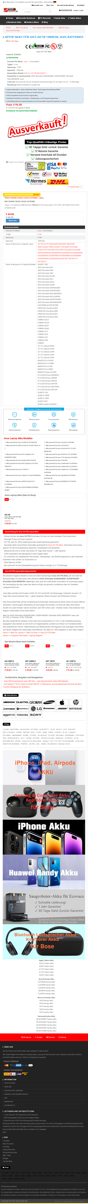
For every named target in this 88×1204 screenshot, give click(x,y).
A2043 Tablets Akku (46, 966)
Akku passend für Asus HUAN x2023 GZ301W (21, 460)
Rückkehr (81, 5)
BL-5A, (65, 732)
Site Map (6, 1147)
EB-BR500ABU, (69, 735)
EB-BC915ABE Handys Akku (46, 1031)
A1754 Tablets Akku (46, 969)
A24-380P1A (9, 661)
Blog (45, 22)
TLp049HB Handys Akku (46, 985)
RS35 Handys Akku (46, 1003)
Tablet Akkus (75, 18)
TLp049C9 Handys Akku (46, 994)
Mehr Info (13, 221)
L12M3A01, (72, 732)
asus (26, 62)
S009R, (45, 732)
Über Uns (50, 5)
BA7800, (25, 735)
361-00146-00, (42, 735)
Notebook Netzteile (10, 1152)
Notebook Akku (14, 22)
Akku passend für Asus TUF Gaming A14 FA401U (62, 457)
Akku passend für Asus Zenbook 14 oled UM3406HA (23, 475)
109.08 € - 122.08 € (7, 1176)
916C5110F (42, 250)
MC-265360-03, (52, 744)
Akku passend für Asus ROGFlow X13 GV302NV (61, 454)
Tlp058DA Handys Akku (46, 991)
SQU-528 (68, 258)
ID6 (60, 258)
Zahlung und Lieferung (13, 1090)
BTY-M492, (34, 729)
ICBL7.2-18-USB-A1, (9, 732)
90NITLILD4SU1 (43, 247)
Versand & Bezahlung (65, 5)
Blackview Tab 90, (64, 744)
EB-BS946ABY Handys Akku (46, 1025)
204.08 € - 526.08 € (19, 1179)
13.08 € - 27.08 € (15, 1173)
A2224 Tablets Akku (46, 963)
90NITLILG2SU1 (54, 247)
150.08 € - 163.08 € (44, 1176)
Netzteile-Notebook (26, 18)
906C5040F (53, 244)
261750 (34, 73)
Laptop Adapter (36, 635)
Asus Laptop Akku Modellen (43, 28)
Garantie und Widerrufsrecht (16, 1094)
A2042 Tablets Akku (46, 975)
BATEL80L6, (60, 735)
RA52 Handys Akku (46, 1000)
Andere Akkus (33, 22)
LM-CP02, (32, 744)
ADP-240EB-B (30, 661)
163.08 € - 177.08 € (56, 1176)
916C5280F (76, 250)
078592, (50, 732)
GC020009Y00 (56, 253)
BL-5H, (76, 738)
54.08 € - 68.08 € (48, 1173)
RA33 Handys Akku (46, 1009)
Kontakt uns (38, 5)
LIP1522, (38, 732)
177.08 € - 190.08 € (68, 1176)
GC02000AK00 (53, 256)
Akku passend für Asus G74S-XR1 (57, 460)
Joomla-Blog (7, 1161)
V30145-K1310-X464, (47, 738)
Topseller (6, 1141)
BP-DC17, (59, 729)
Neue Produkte (8, 1144)
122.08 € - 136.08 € (19, 1176)
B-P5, (65, 729)
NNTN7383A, (14, 729)
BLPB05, (19, 732)
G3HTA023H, (80, 735)
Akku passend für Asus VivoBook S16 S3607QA (21, 442)
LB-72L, (52, 729)
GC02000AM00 (64, 256)
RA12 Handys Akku (46, 1012)
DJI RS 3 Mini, (79, 741)
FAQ (83, 1201)
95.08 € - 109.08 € (81, 1173)
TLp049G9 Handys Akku (46, 988)
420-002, (18, 741)
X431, (38, 744)
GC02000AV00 (54, 258)
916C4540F (73, 247)
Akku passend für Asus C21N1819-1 (57, 445)
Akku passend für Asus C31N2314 (17, 469)
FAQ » (5, 1132)
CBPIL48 (47, 253)
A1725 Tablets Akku (46, 972)
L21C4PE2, (33, 735)
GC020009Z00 (66, 253)
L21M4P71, (58, 732)
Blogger (5, 1158)
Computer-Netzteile (19, 635)
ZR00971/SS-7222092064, (11, 744)
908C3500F (71, 244)
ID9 (63, 258)
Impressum (8, 1101)
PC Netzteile (45, 18)
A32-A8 (7, 515)
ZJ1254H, (6, 729)
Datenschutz (9, 1105)
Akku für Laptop (22, 28)
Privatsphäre (9, 1083)
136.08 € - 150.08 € (31, 1176)
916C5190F (59, 250)
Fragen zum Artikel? (16, 162)
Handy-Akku (59, 18)
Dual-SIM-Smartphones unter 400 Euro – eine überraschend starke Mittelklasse (36, 681)
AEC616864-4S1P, (8, 741)
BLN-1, (23, 738)
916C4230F (65, 247)
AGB (5, 1098)
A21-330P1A (71, 661)
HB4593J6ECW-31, (13, 738)
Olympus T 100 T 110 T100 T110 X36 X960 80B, (58, 741)
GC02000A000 (77, 253)
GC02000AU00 (43, 258)
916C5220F (67, 250)
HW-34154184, (25, 729)
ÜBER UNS (7, 1087)
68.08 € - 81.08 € (59, 1173)
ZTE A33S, (51, 735)
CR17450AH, (7, 735)
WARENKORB (66, 10)
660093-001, (60, 738)
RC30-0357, (71, 729)
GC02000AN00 (75, 256)
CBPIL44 (41, 253)
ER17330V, (36, 738)
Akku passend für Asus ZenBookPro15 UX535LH (61, 463)
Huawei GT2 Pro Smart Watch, (31, 741)
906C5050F (62, 244)
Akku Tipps (7, 1155)
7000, (4, 738)
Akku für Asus (64, 28)
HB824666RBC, (17, 735)
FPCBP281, (24, 744)
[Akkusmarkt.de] (12, 10)
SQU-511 (27, 73)
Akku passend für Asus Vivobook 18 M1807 (60, 442)
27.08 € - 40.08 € (26, 1173)
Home (10, 18)
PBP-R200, (26, 732)
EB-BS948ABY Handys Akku (46, 1019)
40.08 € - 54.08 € (37, 1173)
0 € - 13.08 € (5, 1173)
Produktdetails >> (75, 187)
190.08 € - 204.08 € (7, 1179)
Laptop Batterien (9, 1149)
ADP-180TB (50, 661)
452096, (43, 744)
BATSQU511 (41, 73)
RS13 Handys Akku (46, 1006)
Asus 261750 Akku (13, 31)
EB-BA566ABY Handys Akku (46, 1028)
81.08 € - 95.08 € (70, 1173)
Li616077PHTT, (44, 729)
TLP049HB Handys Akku (46, 982)
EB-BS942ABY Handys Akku (46, 1022)
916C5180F (50, 250)
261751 (46, 244)
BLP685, (29, 738)
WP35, (33, 732)
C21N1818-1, (69, 738)
